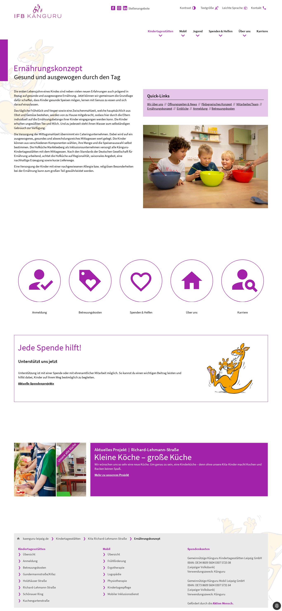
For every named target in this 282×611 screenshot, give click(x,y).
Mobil (183, 31)
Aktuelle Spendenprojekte (36, 383)
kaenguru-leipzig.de (36, 538)
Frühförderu (115, 561)
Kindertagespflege (119, 587)
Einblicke (182, 108)
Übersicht (29, 554)
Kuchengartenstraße (36, 601)
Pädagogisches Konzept (216, 104)
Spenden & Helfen (220, 31)
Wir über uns (155, 104)
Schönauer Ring (33, 594)
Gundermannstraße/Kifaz (39, 574)
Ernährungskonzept (159, 108)
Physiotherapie (117, 581)
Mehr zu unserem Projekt (112, 475)
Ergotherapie (116, 567)
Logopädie (114, 574)
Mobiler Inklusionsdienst (123, 594)
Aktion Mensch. (223, 603)
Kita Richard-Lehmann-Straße (107, 538)
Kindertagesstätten (160, 31)
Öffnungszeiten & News (182, 104)
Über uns (244, 31)
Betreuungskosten (223, 108)
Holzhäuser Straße (35, 581)
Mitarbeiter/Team (247, 104)
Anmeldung (200, 108)
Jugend (198, 31)
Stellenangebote (138, 8)
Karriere (262, 31)
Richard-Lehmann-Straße (39, 587)
